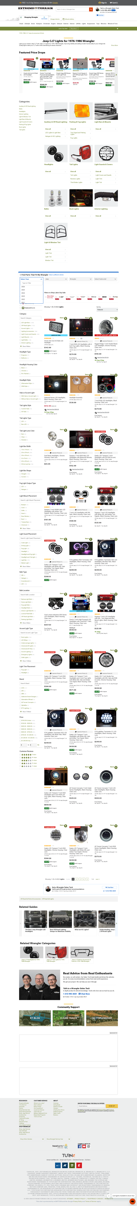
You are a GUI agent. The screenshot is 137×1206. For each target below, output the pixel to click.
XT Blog (21, 1120)
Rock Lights (22, 127)
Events (21, 1108)
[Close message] (117, 28)
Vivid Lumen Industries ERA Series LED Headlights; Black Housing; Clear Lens (55, 616)
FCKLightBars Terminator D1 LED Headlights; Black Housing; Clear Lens (105, 733)
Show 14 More (27, 661)
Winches (103, 23)
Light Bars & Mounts (25, 119)
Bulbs (20, 109)
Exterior (66, 23)
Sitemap (70, 1198)
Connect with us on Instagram (88, 1146)
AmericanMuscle (53, 1160)
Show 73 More (27, 711)
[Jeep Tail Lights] (81, 153)
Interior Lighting (23, 114)
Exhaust (59, 23)
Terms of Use (38, 1116)
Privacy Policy (102, 1109)
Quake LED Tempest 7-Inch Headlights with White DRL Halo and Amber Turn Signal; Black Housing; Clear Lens (54, 567)
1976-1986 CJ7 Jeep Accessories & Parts (31, 33)
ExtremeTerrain (78, 1160)
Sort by (99, 307)
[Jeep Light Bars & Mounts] (106, 111)
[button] (100, 15)
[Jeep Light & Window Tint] (56, 231)
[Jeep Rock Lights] (81, 198)
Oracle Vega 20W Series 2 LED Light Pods (96, 76)
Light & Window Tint (25, 116)
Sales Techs (56, 1113)
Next (97, 879)
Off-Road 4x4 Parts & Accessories (31, 899)
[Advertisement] (68, 1048)
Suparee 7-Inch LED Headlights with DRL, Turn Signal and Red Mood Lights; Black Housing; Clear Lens (106, 619)
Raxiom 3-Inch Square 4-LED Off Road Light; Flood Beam (80, 76)
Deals (21, 23)
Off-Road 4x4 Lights (48, 899)
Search (91, 9)
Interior (72, 23)
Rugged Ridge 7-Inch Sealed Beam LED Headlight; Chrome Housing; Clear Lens (106, 345)
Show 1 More (26, 528)
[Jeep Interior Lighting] (106, 198)
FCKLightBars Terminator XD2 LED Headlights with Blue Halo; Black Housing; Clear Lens (106, 561)
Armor (33, 23)
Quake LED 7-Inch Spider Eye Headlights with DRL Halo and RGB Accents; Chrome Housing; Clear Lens (106, 679)
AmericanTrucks (65, 1160)
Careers (55, 1108)
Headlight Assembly (75, 397)
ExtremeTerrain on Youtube (84, 1146)
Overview (56, 1103)
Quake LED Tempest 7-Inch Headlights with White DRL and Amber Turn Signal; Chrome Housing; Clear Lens (79, 851)
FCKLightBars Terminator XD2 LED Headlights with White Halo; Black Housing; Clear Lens (55, 734)
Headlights (22, 111)
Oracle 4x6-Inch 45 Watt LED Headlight (31, 75)
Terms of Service (90, 1201)
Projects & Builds (24, 1103)
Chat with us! (37, 1111)
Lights (84, 23)
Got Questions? (38, 1108)
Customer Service (39, 1110)
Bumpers (39, 23)
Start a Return (38, 1105)
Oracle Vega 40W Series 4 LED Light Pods (63, 76)
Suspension (91, 23)
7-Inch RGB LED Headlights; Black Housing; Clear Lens (106, 401)
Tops (98, 23)
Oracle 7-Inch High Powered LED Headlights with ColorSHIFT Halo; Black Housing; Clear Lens (47, 77)
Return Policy (37, 1106)
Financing (22, 1116)
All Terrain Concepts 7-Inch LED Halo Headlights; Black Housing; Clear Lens (105, 790)
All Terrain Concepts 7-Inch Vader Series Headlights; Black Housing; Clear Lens (80, 790)
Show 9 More (26, 346)
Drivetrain (46, 23)
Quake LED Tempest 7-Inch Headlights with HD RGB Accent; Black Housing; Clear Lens (105, 457)
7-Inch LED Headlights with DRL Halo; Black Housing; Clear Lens (79, 513)
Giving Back (56, 1105)
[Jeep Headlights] (56, 153)
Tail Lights (22, 129)
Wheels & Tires (113, 23)
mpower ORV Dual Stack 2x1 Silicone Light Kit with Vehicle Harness (113, 76)
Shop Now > (74, 28)
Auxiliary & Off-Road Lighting (27, 106)
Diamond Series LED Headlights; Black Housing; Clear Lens (55, 398)
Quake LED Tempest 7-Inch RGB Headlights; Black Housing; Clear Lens (55, 678)
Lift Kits (78, 23)
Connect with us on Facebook (79, 1146)
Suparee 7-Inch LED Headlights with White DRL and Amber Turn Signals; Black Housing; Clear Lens (106, 514)
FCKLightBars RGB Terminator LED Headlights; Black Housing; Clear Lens (80, 561)
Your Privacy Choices (95, 1198)
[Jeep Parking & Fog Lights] (81, 111)
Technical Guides (24, 1118)
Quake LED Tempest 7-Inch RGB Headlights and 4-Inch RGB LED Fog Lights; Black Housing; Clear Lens (55, 795)
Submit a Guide (57, 1106)
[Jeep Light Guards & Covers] (106, 153)
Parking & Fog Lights (25, 124)
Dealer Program (57, 1111)
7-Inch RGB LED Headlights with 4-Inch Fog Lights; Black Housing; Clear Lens (80, 346)
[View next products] (116, 75)
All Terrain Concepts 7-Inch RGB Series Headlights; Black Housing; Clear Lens (106, 848)
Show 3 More (26, 566)
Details (55, 3)
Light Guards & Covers (25, 122)
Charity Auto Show (58, 1110)
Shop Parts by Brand (25, 1111)
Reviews (55, 1115)
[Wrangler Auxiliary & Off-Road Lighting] (56, 111)
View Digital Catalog (25, 1125)
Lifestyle (27, 23)
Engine (53, 23)
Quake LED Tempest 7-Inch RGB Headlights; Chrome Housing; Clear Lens (55, 850)
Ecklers (87, 1160)
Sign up (112, 1106)
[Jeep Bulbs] (56, 198)
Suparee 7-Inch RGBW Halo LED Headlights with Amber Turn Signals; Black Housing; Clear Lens (55, 511)
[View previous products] (20, 75)
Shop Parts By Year (24, 1110)
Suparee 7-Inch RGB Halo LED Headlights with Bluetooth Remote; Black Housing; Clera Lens (80, 457)
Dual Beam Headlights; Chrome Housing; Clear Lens (54, 456)
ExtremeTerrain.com (35, 8)
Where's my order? (39, 1103)
